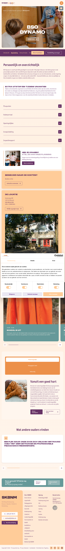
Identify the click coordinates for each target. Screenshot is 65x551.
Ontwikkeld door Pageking (42, 548)
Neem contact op (28, 163)
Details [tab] (32, 260)
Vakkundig (32, 371)
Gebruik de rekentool (12, 183)
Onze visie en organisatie (27, 499)
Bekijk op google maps (13, 209)
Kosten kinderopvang (42, 516)
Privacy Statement (24, 548)
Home (5, 10)
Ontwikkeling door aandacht (29, 532)
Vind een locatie (38, 482)
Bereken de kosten (43, 520)
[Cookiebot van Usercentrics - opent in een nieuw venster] (55, 255)
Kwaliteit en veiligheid (27, 526)
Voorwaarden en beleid (28, 521)
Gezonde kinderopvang (28, 510)
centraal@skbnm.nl (10, 518)
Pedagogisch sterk (32, 365)
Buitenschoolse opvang (14, 10)
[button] (5, 344)
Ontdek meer (31, 39)
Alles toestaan (53, 294)
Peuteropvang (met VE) (44, 502)
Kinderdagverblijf (43, 498)
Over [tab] (53, 260)
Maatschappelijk (32, 359)
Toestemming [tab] (11, 260)
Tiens (40, 511)
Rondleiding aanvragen (53, 53)
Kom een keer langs (49, 411)
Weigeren (12, 294)
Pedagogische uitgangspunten (28, 504)
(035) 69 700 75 (11, 514)
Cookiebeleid (32, 548)
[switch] (24, 287)
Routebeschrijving (11, 522)
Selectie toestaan (33, 294)
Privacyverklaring (15, 548)
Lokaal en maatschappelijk (28, 515)
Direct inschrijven (37, 53)
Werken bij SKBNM (29, 542)
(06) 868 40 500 (9, 202)
